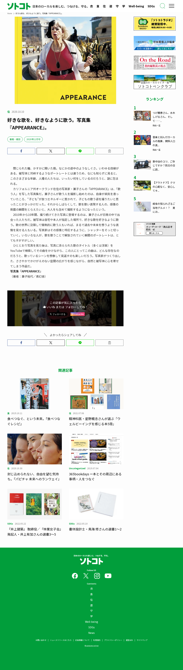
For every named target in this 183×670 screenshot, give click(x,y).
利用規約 (96, 640)
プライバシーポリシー (113, 640)
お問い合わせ (41, 640)
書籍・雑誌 (15, 139)
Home (9, 13)
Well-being (136, 6)
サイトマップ (142, 640)
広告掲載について (82, 640)
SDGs (151, 6)
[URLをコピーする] (109, 151)
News (91, 633)
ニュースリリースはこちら (60, 640)
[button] (21, 151)
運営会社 (129, 640)
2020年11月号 (33, 139)
